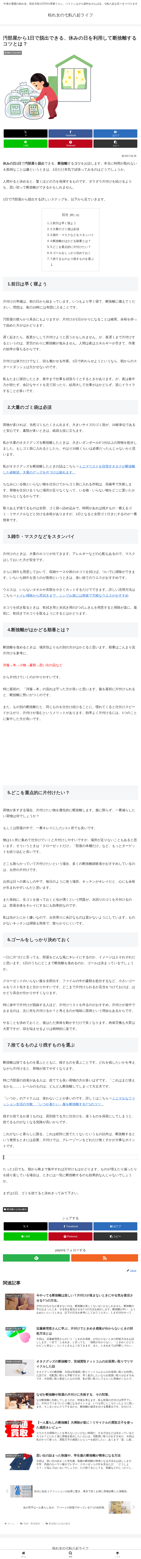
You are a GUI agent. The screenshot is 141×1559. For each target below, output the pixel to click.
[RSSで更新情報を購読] (104, 1258)
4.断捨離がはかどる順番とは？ (70, 241)
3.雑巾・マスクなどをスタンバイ (72, 234)
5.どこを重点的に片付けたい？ (70, 246)
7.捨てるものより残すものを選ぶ (72, 258)
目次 (65, 215)
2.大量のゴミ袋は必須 (64, 229)
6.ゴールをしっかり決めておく (70, 253)
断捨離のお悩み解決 (17, 1209)
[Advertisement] (70, 753)
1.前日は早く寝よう (63, 223)
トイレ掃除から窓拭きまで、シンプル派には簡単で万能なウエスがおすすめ (72, 595)
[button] (115, 144)
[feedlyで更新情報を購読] (36, 1258)
